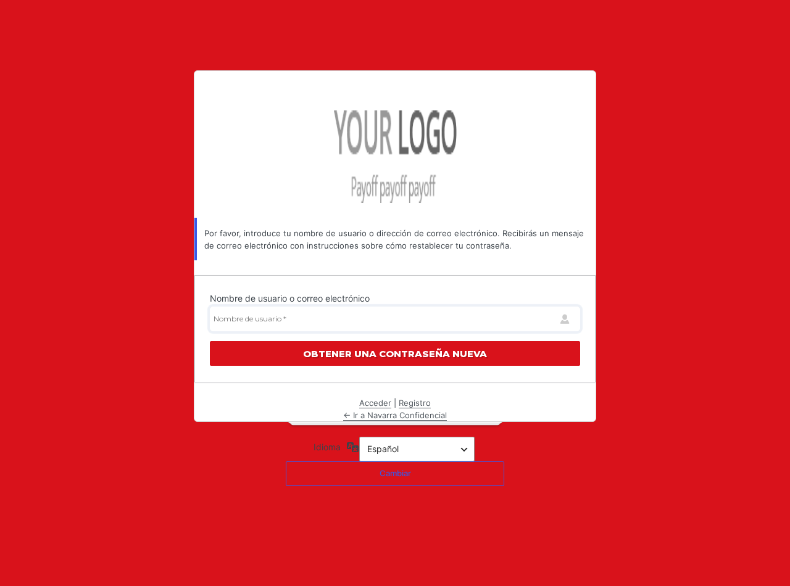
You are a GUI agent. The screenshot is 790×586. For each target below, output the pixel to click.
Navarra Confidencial (395, 156)
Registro (415, 403)
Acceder (375, 403)
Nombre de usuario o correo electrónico (290, 298)
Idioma (327, 447)
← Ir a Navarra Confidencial (395, 415)
